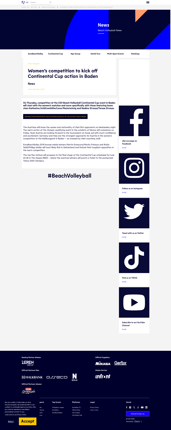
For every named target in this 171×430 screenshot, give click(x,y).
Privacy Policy (94, 407)
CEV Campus (76, 412)
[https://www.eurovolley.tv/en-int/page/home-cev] (134, 81)
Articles (34, 7)
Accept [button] (27, 420)
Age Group (75, 53)
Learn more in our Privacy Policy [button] (15, 414)
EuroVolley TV (76, 407)
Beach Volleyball (48, 7)
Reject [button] (11, 421)
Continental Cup (55, 53)
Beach (41, 412)
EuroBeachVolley (35, 53)
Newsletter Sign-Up (137, 414)
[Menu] (147, 2)
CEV (27, 2)
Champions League (58, 407)
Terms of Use (94, 410)
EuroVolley (55, 410)
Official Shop (76, 410)
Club (40, 407)
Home (24, 7)
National (41, 410)
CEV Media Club (77, 415)
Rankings (135, 53)
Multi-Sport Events (115, 53)
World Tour (95, 53)
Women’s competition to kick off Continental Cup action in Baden (86, 7)
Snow (40, 415)
